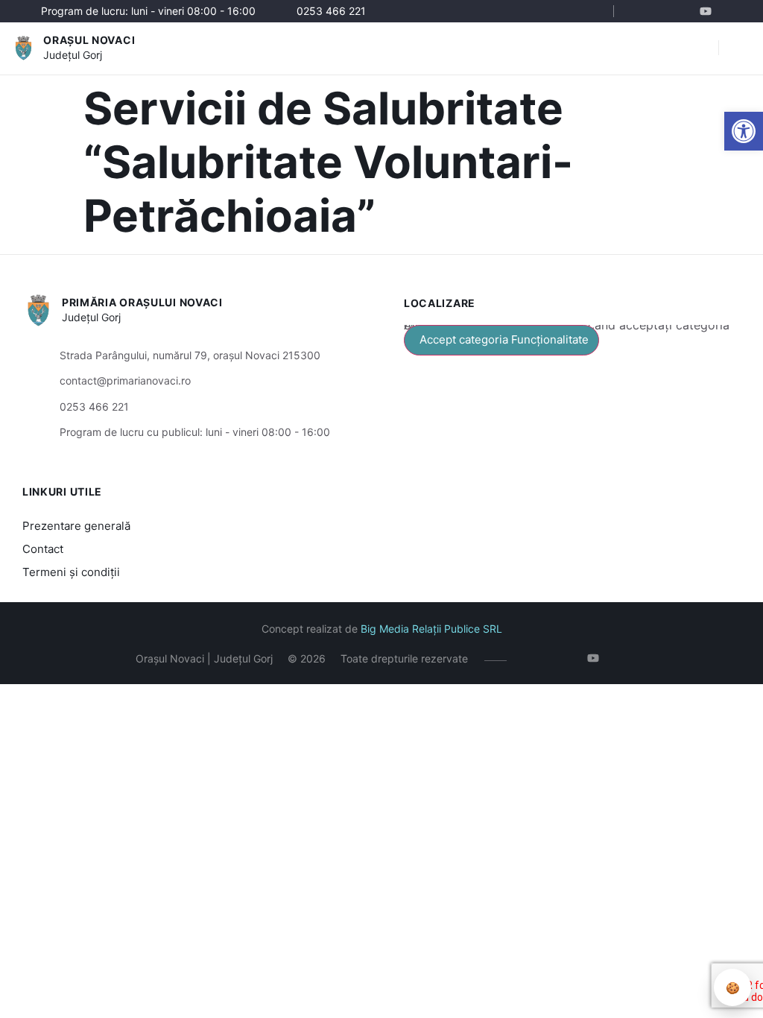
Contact (42, 549)
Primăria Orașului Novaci (142, 302)
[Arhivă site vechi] (731, 11)
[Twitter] (686, 11)
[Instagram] (664, 11)
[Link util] (709, 11)
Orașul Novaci (89, 40)
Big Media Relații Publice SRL (431, 628)
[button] (743, 131)
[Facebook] (642, 11)
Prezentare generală (76, 526)
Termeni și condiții (71, 572)
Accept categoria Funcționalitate (504, 339)
